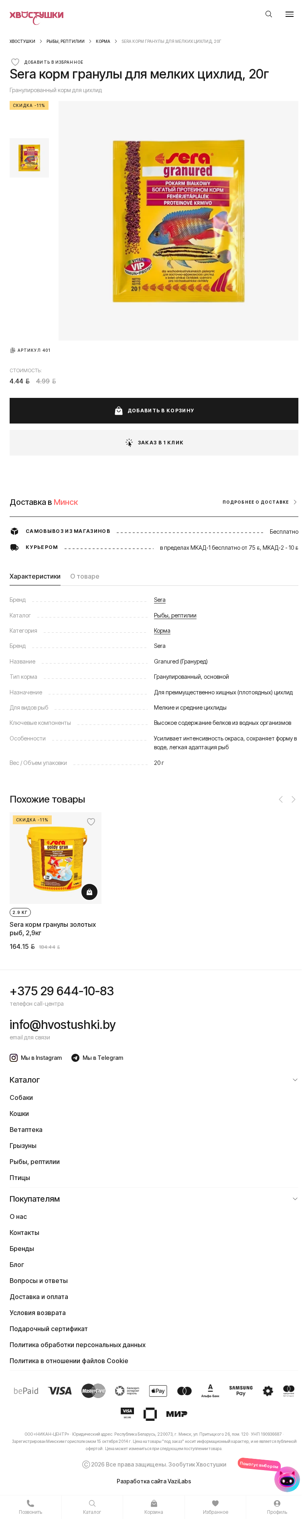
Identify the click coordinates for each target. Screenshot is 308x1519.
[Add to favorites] (91, 822)
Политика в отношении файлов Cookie (69, 1361)
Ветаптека (26, 1129)
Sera (160, 599)
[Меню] (289, 14)
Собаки (21, 1097)
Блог (17, 1264)
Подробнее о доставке (256, 502)
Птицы (20, 1177)
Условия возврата (38, 1312)
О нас (18, 1216)
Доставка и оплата (39, 1296)
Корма (103, 41)
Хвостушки (22, 41)
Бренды (22, 1248)
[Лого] (37, 14)
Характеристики (35, 576)
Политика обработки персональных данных (78, 1344)
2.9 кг (20, 912)
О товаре (84, 576)
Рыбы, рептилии (66, 41)
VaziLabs (179, 1481)
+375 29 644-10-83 (62, 991)
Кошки (19, 1113)
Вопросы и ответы (39, 1280)
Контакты (24, 1232)
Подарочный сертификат (49, 1328)
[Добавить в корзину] (89, 892)
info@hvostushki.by (63, 1024)
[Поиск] (269, 14)
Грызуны (23, 1145)
